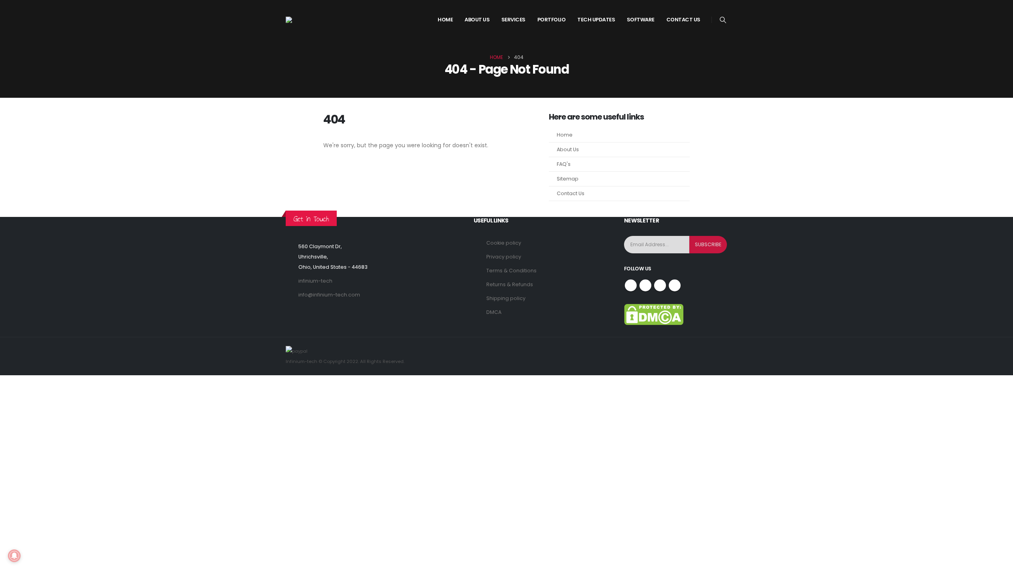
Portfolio (551, 19)
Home (445, 19)
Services (513, 19)
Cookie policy (503, 242)
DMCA (493, 312)
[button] (723, 20)
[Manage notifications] (14, 555)
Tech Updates (596, 19)
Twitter (645, 285)
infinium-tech (315, 280)
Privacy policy (503, 256)
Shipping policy (505, 298)
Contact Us (683, 19)
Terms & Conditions (511, 270)
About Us (568, 149)
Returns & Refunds (509, 284)
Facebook (631, 285)
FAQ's (564, 164)
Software (640, 19)
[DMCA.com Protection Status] (653, 314)
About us (477, 19)
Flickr (675, 285)
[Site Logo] (315, 20)
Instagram (660, 285)
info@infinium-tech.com (329, 294)
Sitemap (568, 178)
